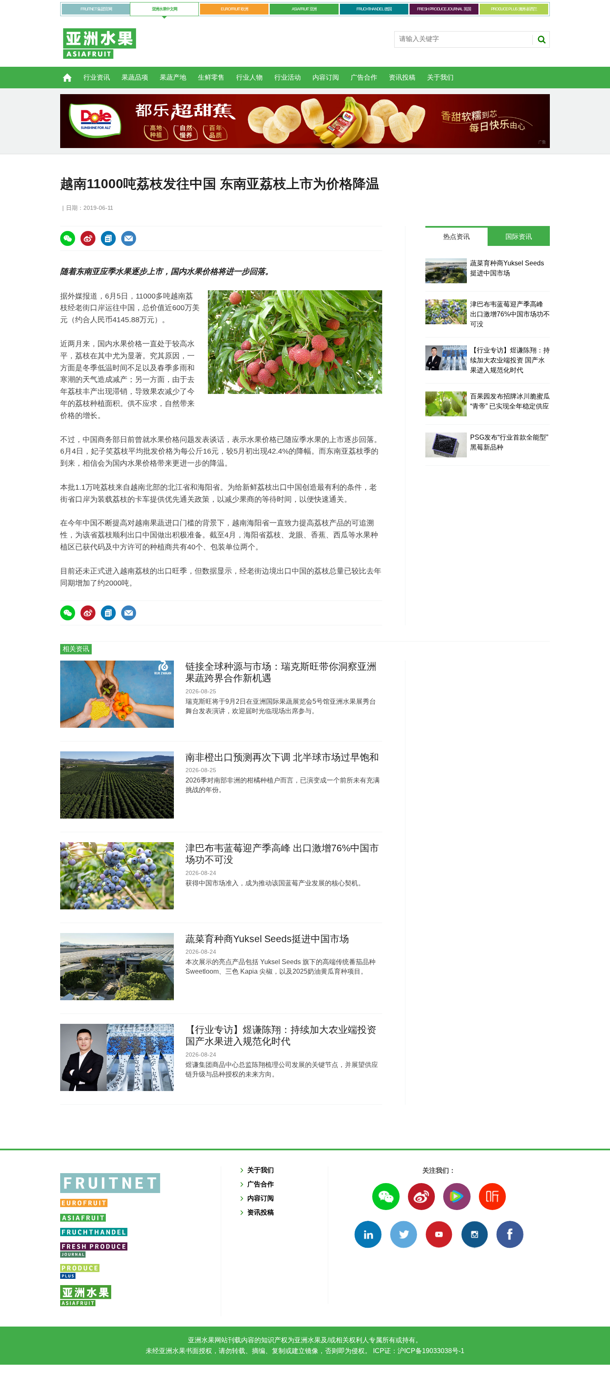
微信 (385, 1196)
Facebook (509, 1234)
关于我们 (440, 77)
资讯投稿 (402, 77)
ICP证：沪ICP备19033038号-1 (417, 1350)
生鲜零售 (211, 77)
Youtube (438, 1234)
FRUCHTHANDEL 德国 (374, 9)
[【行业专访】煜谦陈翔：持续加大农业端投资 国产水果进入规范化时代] (446, 357)
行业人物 (249, 77)
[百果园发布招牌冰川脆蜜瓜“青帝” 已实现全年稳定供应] (446, 403)
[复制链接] (108, 238)
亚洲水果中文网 (164, 9)
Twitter (403, 1234)
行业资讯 (96, 77)
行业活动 (287, 77)
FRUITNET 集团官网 (96, 9)
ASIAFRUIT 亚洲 (304, 9)
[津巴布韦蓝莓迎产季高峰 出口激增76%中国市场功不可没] (446, 311)
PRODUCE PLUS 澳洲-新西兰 (514, 9)
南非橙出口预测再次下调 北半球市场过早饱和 (282, 757)
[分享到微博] (88, 238)
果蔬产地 (173, 77)
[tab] (456, 237)
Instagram (474, 1234)
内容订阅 (325, 77)
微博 (421, 1196)
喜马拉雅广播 (492, 1196)
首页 (62, 73)
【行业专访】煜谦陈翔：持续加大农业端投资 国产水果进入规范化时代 (510, 360)
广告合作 (364, 77)
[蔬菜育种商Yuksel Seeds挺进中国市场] (446, 270)
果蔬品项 (135, 77)
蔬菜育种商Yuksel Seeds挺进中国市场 (267, 938)
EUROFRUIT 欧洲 (234, 9)
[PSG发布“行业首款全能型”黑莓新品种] (446, 445)
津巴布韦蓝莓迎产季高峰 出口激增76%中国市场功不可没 (510, 314)
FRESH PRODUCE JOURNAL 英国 (444, 9)
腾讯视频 (456, 1196)
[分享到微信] (67, 238)
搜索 (541, 39)
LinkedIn (367, 1234)
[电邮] (128, 238)
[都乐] (305, 121)
